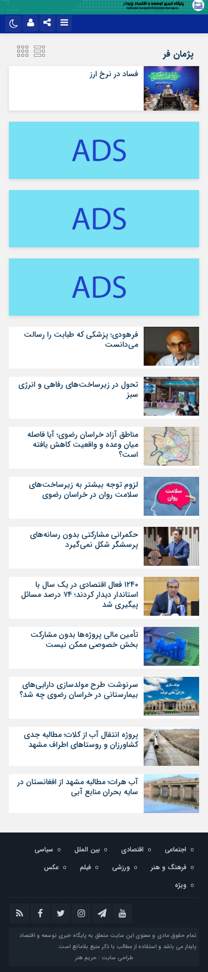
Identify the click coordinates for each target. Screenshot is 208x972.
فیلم (85, 867)
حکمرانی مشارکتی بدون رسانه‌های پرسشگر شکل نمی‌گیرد (84, 540)
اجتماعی (175, 849)
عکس (51, 867)
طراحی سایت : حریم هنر (104, 958)
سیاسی (43, 849)
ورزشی (121, 867)
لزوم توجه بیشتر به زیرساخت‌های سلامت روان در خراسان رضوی (83, 489)
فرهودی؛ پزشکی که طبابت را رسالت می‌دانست (81, 339)
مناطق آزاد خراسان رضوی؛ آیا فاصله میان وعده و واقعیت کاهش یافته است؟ (82, 444)
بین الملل (87, 849)
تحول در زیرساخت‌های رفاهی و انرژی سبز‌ (78, 389)
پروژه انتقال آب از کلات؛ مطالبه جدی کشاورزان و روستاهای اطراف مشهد (81, 740)
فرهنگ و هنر (168, 867)
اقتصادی (132, 849)
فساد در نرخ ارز (114, 74)
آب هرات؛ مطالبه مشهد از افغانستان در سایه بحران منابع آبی (77, 787)
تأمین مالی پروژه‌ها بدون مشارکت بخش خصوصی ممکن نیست (84, 640)
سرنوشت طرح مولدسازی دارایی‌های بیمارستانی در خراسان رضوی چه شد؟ (78, 690)
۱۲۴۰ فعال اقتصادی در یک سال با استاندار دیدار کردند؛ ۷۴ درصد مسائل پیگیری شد (79, 595)
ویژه (180, 885)
